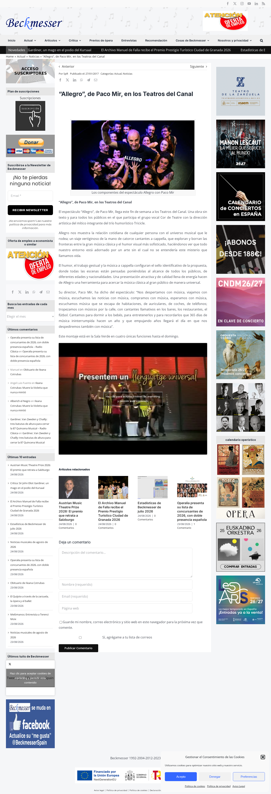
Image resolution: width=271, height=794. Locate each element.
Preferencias (249, 776)
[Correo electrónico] (48, 292)
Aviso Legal (239, 786)
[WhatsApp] (34, 292)
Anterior (68, 66)
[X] (19, 292)
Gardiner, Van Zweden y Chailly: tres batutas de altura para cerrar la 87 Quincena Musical (30, 437)
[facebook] (227, 3)
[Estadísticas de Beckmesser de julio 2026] (153, 478)
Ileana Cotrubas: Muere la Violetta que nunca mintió (29, 387)
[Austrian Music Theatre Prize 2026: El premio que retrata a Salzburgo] (74, 478)
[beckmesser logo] (34, 14)
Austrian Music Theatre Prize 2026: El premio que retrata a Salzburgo (71, 511)
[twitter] (234, 3)
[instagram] (242, 3)
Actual (118, 73)
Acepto (180, 776)
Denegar (214, 776)
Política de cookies (195, 786)
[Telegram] (40, 292)
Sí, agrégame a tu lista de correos (127, 637)
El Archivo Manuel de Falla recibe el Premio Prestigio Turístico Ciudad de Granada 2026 (125, 50)
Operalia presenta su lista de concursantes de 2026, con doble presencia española (30, 356)
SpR (65, 73)
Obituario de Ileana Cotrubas (27, 583)
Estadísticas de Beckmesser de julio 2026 (230, 50)
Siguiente (197, 66)
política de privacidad (23, 224)
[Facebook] (12, 292)
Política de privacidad (219, 786)
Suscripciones (30, 98)
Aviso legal (99, 790)
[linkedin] (256, 3)
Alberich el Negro (20, 401)
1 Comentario (186, 526)
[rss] (263, 3)
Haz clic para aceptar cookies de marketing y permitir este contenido (30, 678)
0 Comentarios (68, 526)
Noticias (127, 73)
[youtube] (249, 3)
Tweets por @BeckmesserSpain (30, 678)
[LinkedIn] (27, 292)
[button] (263, 757)
